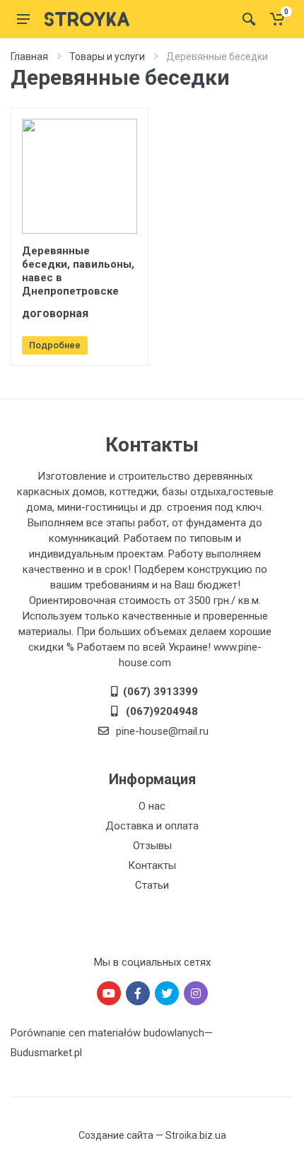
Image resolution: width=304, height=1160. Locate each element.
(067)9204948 (160, 711)
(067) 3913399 (160, 691)
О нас (152, 806)
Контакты (152, 865)
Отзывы (152, 845)
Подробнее (55, 345)
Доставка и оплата (152, 825)
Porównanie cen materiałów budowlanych (107, 1032)
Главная (29, 56)
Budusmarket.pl (46, 1052)
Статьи (152, 885)
